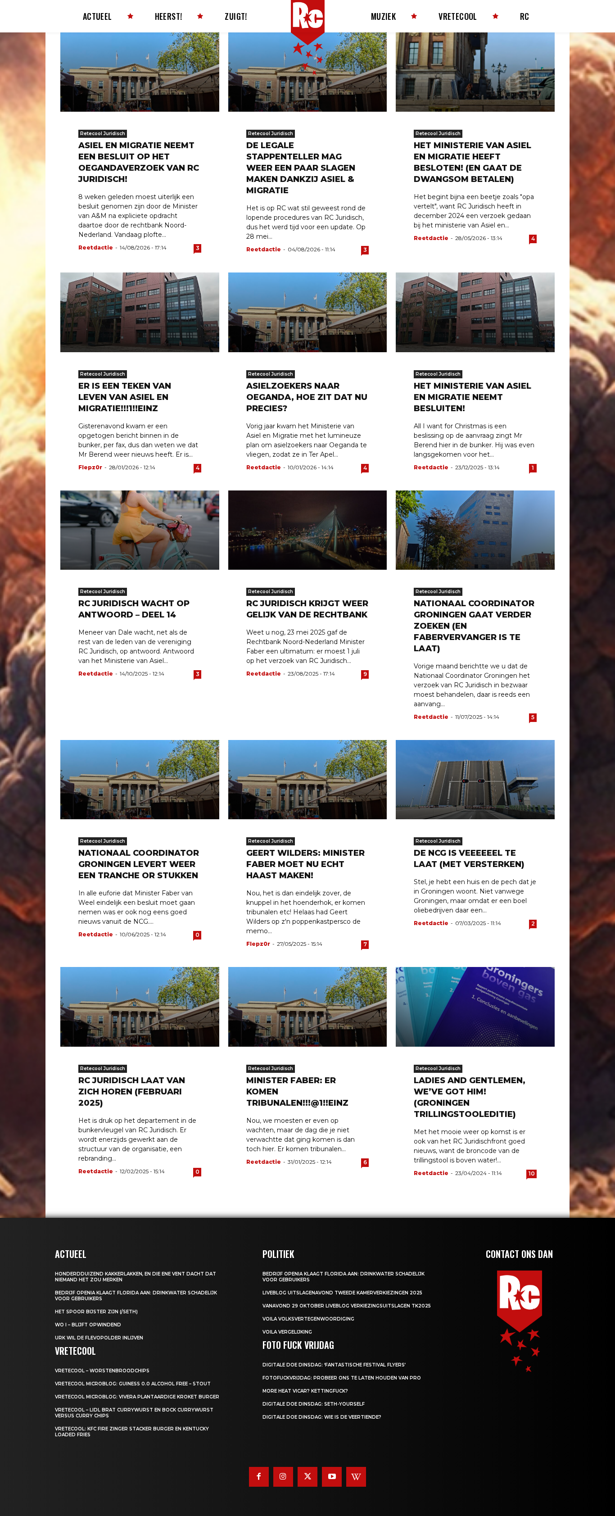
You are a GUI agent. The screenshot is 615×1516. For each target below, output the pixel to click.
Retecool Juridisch (102, 133)
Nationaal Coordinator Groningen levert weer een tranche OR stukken (138, 864)
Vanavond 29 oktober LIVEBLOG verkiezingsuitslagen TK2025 (346, 1306)
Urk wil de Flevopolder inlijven (99, 1338)
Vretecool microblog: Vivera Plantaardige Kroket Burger (137, 1397)
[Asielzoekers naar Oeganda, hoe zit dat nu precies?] (307, 312)
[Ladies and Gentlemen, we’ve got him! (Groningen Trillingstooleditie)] (475, 1006)
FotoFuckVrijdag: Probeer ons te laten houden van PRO (341, 1378)
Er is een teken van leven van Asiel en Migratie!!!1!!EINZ (124, 397)
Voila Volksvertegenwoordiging (308, 1319)
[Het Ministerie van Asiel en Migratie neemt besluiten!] (475, 312)
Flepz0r (90, 467)
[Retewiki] (356, 1477)
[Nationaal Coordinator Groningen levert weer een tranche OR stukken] (139, 779)
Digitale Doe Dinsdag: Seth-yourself (313, 1404)
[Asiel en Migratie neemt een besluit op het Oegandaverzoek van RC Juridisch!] (139, 72)
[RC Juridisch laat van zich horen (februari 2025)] (139, 1006)
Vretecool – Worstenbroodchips (102, 1371)
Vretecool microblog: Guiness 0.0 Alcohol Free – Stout (133, 1384)
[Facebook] (259, 1477)
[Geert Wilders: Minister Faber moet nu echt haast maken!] (307, 779)
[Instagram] (283, 1477)
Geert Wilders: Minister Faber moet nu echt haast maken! (305, 864)
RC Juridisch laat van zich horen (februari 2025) (131, 1092)
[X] (307, 1477)
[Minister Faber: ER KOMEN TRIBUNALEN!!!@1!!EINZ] (307, 1006)
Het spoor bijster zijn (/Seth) (96, 1312)
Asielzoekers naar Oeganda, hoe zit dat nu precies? (306, 397)
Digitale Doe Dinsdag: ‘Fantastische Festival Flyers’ (334, 1365)
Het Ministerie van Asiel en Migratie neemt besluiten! (472, 397)
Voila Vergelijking (287, 1332)
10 (532, 1173)
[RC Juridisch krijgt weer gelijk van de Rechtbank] (307, 530)
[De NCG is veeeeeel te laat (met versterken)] (475, 779)
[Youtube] (332, 1477)
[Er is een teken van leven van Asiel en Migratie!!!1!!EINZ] (139, 312)
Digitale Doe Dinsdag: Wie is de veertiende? (321, 1417)
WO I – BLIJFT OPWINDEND (88, 1325)
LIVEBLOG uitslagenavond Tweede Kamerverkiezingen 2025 (342, 1293)
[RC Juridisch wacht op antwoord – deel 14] (139, 530)
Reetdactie (95, 247)
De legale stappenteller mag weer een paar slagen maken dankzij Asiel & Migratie (300, 168)
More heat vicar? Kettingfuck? (305, 1391)
